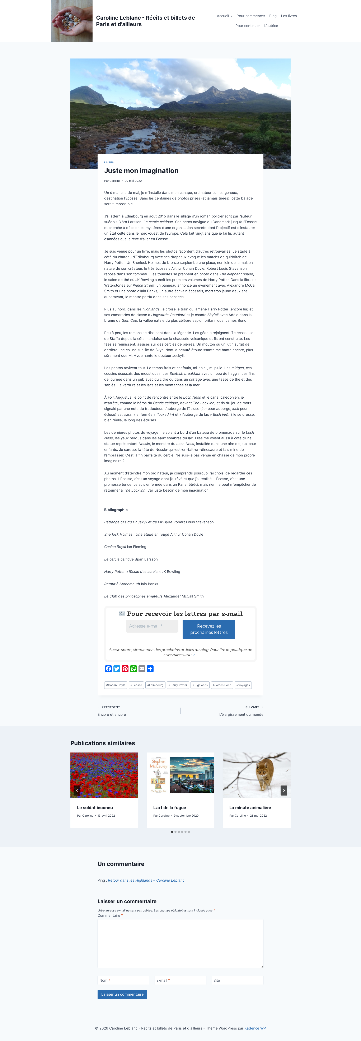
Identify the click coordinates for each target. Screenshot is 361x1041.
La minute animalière (250, 807)
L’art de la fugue (169, 807)
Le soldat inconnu (95, 807)
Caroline (115, 180)
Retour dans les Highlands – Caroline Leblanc (146, 880)
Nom (104, 980)
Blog (273, 16)
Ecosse (136, 685)
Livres (109, 162)
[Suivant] (284, 791)
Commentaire (110, 915)
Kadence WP (255, 1028)
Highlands (200, 685)
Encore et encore (112, 711)
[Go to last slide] (77, 791)
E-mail (163, 980)
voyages (243, 685)
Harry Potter (178, 685)
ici (194, 655)
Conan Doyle (115, 685)
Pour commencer (251, 16)
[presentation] (104, 775)
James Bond (222, 685)
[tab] (172, 832)
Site (217, 980)
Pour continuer (247, 26)
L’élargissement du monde (241, 711)
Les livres (289, 16)
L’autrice (271, 26)
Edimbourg (155, 685)
